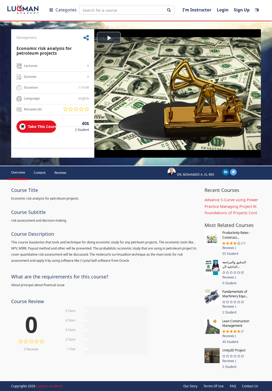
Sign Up (242, 10)
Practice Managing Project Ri (231, 206)
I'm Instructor (196, 10)
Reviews (60, 172)
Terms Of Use (213, 386)
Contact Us (250, 386)
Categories (66, 10)
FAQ (233, 386)
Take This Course (41, 126)
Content (39, 172)
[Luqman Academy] (27, 8)
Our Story (190, 386)
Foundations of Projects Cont (231, 212)
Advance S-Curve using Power (231, 199)
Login (222, 10)
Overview (18, 172)
